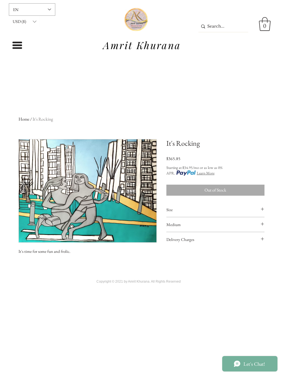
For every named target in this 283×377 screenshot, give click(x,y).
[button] (24, 21)
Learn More (205, 173)
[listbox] (24, 21)
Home (24, 119)
